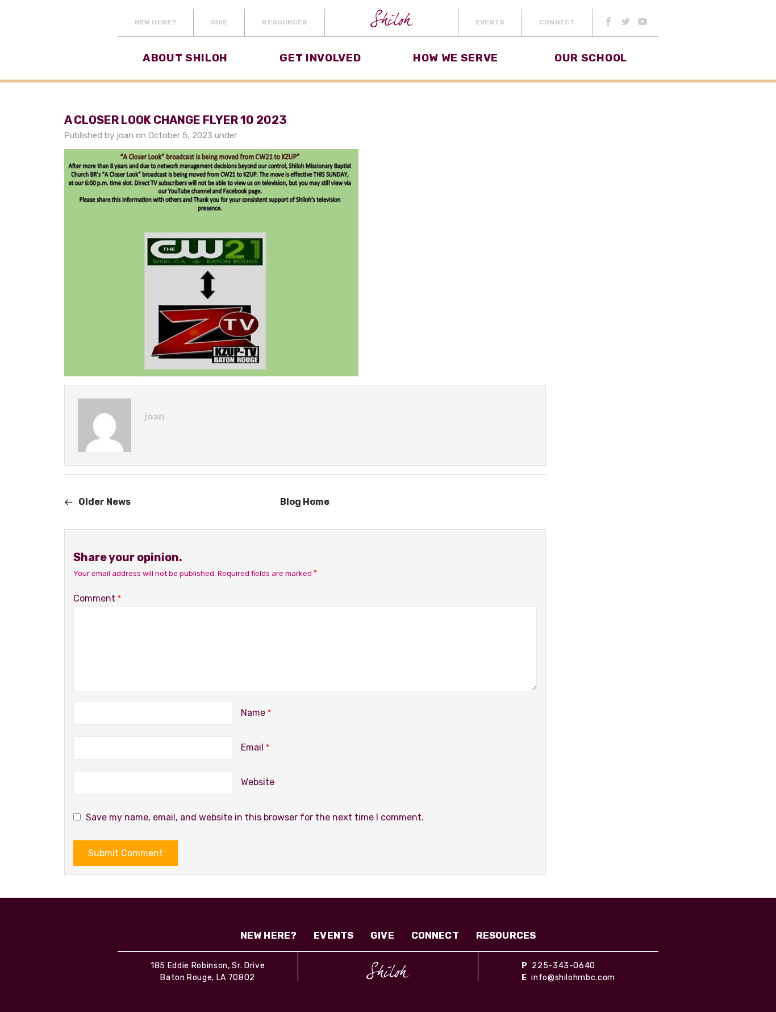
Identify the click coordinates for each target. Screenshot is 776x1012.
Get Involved (320, 57)
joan (124, 135)
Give (219, 22)
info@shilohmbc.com (573, 977)
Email (255, 747)
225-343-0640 (563, 965)
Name (256, 712)
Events (490, 22)
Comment (97, 598)
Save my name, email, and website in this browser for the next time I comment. (255, 817)
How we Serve (455, 57)
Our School (590, 57)
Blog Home (304, 501)
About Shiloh (185, 57)
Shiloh (391, 22)
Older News (104, 501)
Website (257, 782)
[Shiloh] (387, 970)
